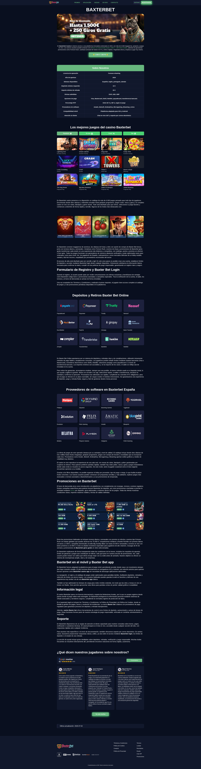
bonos (72, 490)
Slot (132, 133)
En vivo (88, 133)
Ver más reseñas (100, 714)
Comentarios (134, 660)
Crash (110, 133)
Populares (66, 133)
